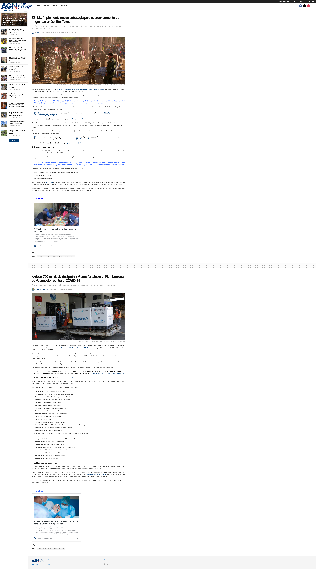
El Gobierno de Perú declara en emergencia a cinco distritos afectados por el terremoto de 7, (17, 104)
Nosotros (46, 5)
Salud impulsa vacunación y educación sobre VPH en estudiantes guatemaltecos (16, 95)
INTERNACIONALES (67, 32)
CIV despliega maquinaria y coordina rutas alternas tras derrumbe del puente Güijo (16, 114)
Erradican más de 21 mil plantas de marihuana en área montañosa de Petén (17, 132)
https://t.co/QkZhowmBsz (109, 113)
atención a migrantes (43, 256)
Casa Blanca (49, 182)
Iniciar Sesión (311, 1)
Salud (71, 289)
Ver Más (14, 140)
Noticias (54, 5)
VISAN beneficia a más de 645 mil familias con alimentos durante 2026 (17, 59)
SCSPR (49, 564)
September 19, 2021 (79, 119)
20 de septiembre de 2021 (56, 289)
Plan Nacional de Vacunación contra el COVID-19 (51, 548)
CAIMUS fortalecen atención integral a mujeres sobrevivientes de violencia (17, 68)
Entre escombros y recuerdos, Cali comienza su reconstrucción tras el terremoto (17, 86)
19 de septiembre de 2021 (48, 32)
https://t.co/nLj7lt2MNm (80, 139)
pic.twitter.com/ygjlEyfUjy (114, 373)
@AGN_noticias (98, 373)
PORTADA (74, 32)
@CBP (36, 137)
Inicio (38, 5)
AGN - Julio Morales (42, 289)
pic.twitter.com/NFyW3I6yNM (45, 115)
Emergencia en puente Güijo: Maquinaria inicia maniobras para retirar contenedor (17, 40)
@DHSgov (38, 113)
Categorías (63, 5)
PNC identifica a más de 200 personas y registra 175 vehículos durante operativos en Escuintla (17, 49)
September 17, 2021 (73, 143)
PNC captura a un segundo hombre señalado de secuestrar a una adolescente (17, 31)
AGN (38, 32)
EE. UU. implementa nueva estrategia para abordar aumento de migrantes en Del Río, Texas (13, 20)
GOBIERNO (59, 32)
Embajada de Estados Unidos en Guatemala (62, 256)
